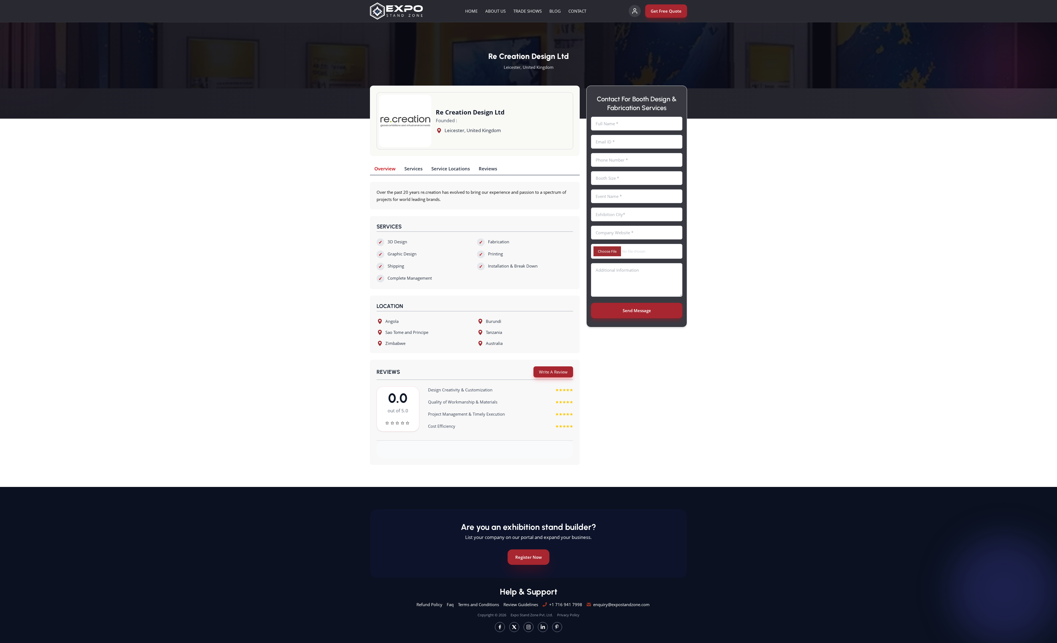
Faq (450, 604)
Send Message (637, 310)
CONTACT (577, 11)
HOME (471, 11)
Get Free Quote (666, 11)
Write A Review (553, 372)
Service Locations (450, 168)
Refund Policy (429, 604)
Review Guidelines (520, 604)
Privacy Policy (568, 614)
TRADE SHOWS (527, 11)
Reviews (488, 168)
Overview (385, 168)
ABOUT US (495, 11)
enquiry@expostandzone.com (621, 604)
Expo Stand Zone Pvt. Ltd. (532, 614)
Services (413, 168)
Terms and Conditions (478, 604)
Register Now (528, 557)
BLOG (555, 11)
